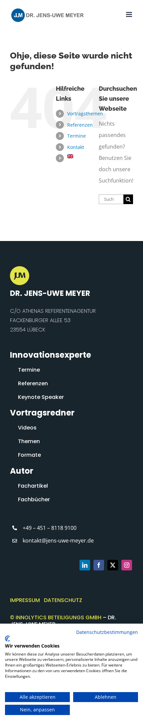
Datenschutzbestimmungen (107, 632)
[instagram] (126, 565)
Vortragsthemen (85, 113)
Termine (76, 136)
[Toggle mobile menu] (129, 14)
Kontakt (75, 147)
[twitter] (112, 565)
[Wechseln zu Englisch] (78, 156)
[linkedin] (84, 565)
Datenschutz (63, 600)
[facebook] (98, 565)
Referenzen (80, 125)
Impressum (25, 600)
